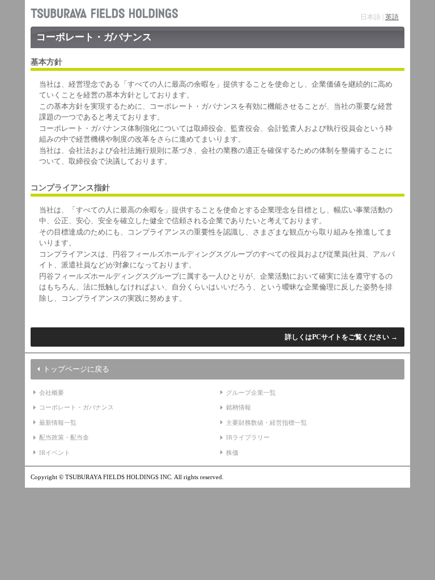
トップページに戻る (76, 369)
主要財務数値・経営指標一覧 (266, 422)
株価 (232, 452)
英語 (392, 17)
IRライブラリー (248, 437)
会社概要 (51, 392)
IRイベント (54, 452)
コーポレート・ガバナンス (76, 407)
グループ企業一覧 (251, 392)
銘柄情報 (238, 407)
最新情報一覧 (57, 422)
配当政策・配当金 (64, 437)
